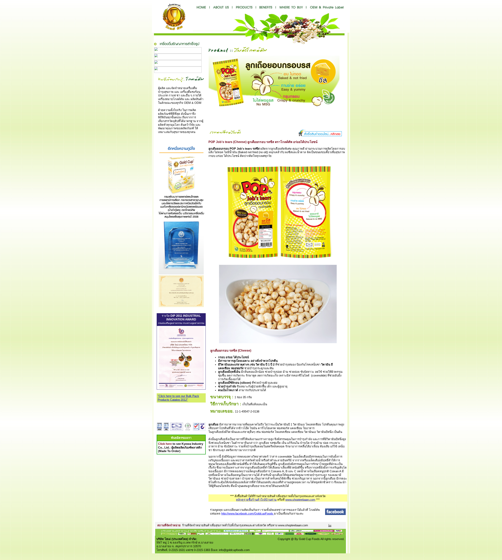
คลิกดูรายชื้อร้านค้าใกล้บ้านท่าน (256, 499)
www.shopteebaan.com (300, 499)
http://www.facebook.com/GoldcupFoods (247, 513)
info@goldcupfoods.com (234, 550)
